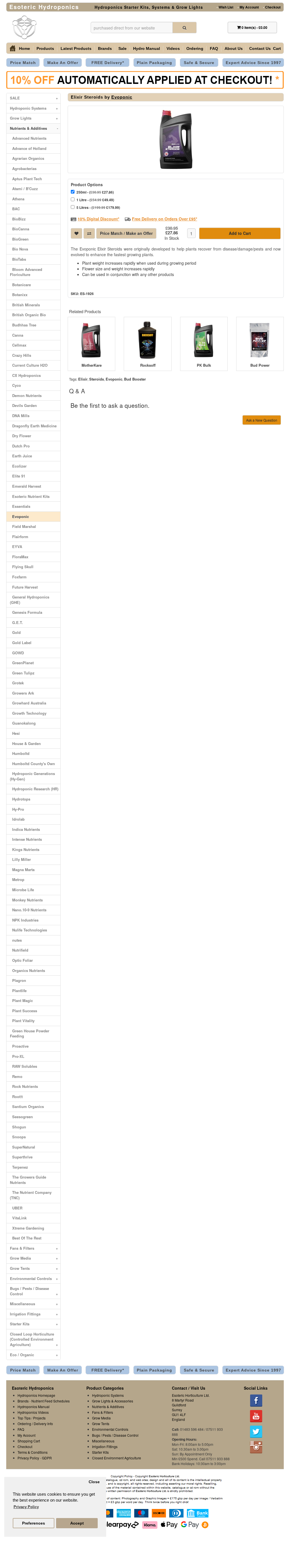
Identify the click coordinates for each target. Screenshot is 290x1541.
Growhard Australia (28, 703)
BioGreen (19, 239)
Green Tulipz (22, 673)
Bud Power (260, 365)
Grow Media (34, 1258)
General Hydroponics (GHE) (29, 599)
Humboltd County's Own (32, 763)
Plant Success (23, 1010)
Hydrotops (20, 799)
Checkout (272, 7)
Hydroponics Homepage (36, 1395)
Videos (173, 48)
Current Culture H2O (29, 365)
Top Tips (24, 1417)
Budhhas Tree (23, 325)
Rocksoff (147, 365)
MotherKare (92, 365)
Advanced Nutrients (28, 138)
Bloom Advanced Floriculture (26, 272)
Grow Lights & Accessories (112, 1400)
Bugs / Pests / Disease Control (34, 1291)
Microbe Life (22, 889)
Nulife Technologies (28, 930)
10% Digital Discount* (98, 219)
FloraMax (19, 556)
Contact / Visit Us (188, 1388)
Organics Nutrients (27, 970)
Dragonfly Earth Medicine (33, 425)
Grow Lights (34, 118)
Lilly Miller (20, 859)
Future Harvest (24, 587)
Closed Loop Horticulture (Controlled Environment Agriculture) (34, 1339)
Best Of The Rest (25, 1238)
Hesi (15, 733)
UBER (16, 1208)
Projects (39, 1417)
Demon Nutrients (26, 395)
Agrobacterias (23, 168)
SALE (34, 98)
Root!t (16, 1096)
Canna (16, 335)
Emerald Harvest (25, 486)
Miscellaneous (34, 1303)
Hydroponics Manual (34, 1406)
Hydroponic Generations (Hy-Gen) (32, 776)
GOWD (17, 652)
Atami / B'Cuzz (24, 188)
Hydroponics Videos (33, 1412)
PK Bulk (204, 365)
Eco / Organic (34, 1354)
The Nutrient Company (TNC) (31, 1195)
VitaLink (18, 1218)
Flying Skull (21, 566)
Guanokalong (23, 723)
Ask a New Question (261, 420)
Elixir (83, 379)
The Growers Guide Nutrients (28, 1179)
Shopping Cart (29, 1440)
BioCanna (19, 229)
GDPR (47, 1457)
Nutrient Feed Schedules (50, 1400)
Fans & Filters (34, 1248)
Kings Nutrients (24, 849)
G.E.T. (16, 622)
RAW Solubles (23, 1066)
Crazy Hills (20, 355)
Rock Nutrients (24, 1086)
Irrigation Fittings (34, 1314)
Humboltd (19, 753)
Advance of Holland (28, 148)
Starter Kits (34, 1323)
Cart (277, 48)
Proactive (19, 1046)
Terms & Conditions (33, 1452)
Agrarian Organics (27, 158)
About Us (234, 48)
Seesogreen (21, 1116)
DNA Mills (19, 415)
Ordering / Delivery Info (35, 1423)
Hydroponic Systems (34, 108)
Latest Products (76, 48)
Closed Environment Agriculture (116, 1457)
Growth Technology (28, 713)
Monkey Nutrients (26, 900)
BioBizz (18, 219)
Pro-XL (17, 1056)
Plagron (18, 980)
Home (24, 48)
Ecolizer (18, 466)
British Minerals (25, 304)
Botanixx (18, 294)
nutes (16, 940)
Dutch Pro (20, 446)
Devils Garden (23, 405)
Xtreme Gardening (27, 1228)
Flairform (19, 536)
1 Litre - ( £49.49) (95, 199)
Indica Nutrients (25, 829)
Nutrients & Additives (34, 128)
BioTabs (18, 259)
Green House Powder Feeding (29, 1033)
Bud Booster (135, 379)
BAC (15, 208)
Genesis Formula (26, 612)
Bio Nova (19, 249)
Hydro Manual (146, 48)
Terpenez (19, 1167)
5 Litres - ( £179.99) (98, 207)
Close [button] (94, 1482)
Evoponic (19, 516)
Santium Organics (27, 1106)
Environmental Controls (34, 1278)
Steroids (96, 379)
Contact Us (260, 48)
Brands (105, 48)
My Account (248, 7)
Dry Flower (20, 435)
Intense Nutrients (26, 839)
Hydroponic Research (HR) (34, 788)
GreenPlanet (22, 662)
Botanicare (20, 284)
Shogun (18, 1127)
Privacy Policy (28, 1457)
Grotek (17, 682)
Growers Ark (22, 693)
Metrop (17, 879)
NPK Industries (24, 920)
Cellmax (18, 345)
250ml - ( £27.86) (95, 192)
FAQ (214, 48)
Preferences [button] (33, 1523)
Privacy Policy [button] (26, 1507)
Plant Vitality (22, 1020)
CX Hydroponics (25, 375)
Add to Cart (240, 233)
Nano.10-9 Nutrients (28, 909)
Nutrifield (19, 950)
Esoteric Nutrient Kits (30, 496)
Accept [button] (77, 1523)
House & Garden (25, 743)
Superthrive (21, 1157)
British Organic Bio (28, 314)
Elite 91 (17, 476)
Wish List (225, 7)
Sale (122, 48)
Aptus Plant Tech (26, 178)
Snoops (18, 1136)
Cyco (15, 385)
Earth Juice (21, 456)
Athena (17, 198)
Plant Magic (21, 1000)
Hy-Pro (17, 809)
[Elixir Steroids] (176, 139)
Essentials (20, 506)
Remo (16, 1076)
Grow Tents (34, 1268)
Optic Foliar (21, 960)
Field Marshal (23, 526)
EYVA (16, 546)
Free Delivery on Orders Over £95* (164, 219)
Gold (15, 632)
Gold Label (20, 642)
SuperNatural (22, 1147)
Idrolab (17, 819)
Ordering (194, 48)
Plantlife (18, 990)
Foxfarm (18, 577)
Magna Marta (22, 869)
